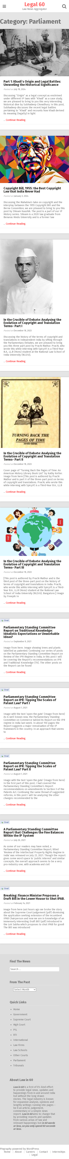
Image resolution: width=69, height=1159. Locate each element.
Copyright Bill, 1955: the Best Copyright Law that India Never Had (32, 189)
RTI (15, 1034)
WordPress (33, 1148)
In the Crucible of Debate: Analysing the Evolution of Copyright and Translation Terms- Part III (32, 564)
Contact (43, 1151)
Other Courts (20, 1055)
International (20, 1040)
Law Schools (20, 1050)
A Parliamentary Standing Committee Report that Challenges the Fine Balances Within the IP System (34, 832)
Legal (34, 1154)
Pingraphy (6, 1148)
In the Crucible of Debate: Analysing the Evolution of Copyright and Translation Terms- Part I (32, 323)
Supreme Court (22, 1019)
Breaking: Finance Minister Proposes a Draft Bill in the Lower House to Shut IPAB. (34, 897)
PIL (15, 1029)
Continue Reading (15, 120)
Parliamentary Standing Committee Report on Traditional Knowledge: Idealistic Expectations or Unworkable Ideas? (31, 632)
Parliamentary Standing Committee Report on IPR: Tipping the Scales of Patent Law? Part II (30, 766)
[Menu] (4, 6)
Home (16, 1009)
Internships (58, 1151)
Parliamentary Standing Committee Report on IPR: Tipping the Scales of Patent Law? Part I (30, 700)
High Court (19, 1024)
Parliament (19, 1060)
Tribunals (18, 1065)
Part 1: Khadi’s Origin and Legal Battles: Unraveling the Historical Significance (32, 83)
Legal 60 (34, 4)
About (18, 1151)
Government (20, 1014)
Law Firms (18, 1045)
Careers (30, 1151)
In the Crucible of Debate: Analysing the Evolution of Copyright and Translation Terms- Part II (32, 456)
